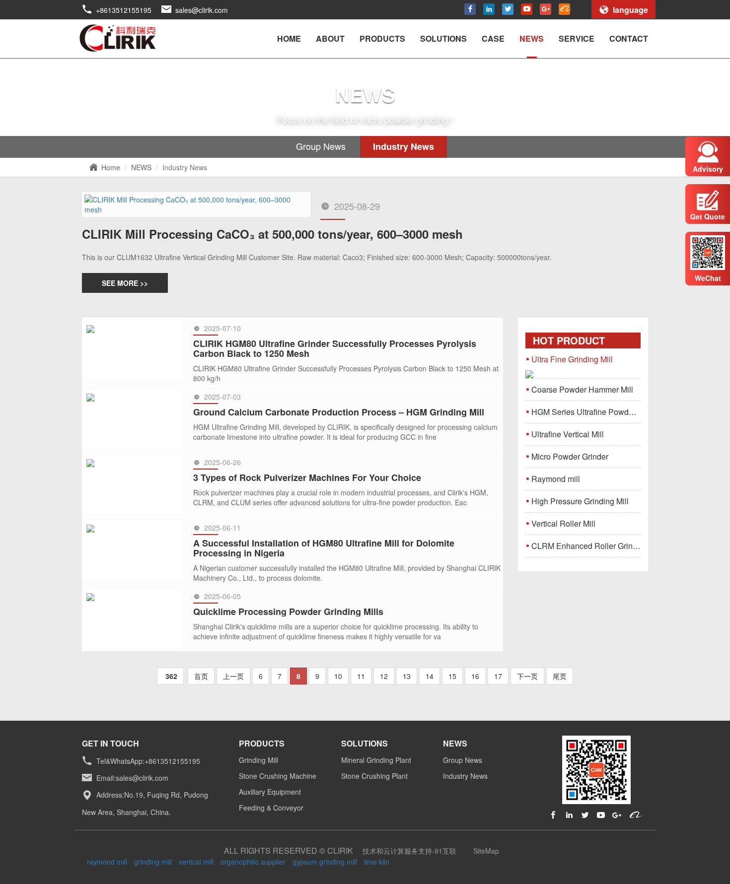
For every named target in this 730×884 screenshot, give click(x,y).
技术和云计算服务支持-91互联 (409, 851)
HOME (289, 38)
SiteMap (486, 851)
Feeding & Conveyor (271, 808)
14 (430, 676)
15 (452, 676)
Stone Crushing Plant (374, 776)
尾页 (560, 676)
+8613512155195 (123, 10)
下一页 (527, 676)
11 (361, 676)
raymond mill (107, 862)
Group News (321, 145)
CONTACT (628, 38)
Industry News (403, 146)
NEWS (531, 38)
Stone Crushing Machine (277, 776)
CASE (493, 38)
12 (384, 676)
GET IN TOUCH (110, 743)
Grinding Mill (258, 760)
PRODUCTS (382, 38)
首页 (201, 676)
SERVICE (576, 38)
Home (110, 167)
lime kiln (376, 862)
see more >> (125, 283)
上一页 (233, 676)
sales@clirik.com (201, 10)
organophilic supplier (253, 862)
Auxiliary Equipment (270, 792)
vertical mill (196, 862)
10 (338, 676)
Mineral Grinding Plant (376, 760)
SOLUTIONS (443, 38)
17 (498, 676)
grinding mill (153, 862)
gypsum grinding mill (324, 862)
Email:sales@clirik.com (132, 778)
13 (407, 676)
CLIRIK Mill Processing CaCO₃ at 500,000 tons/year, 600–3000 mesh (272, 233)
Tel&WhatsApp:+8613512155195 (148, 761)
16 (475, 676)
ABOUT (330, 38)
